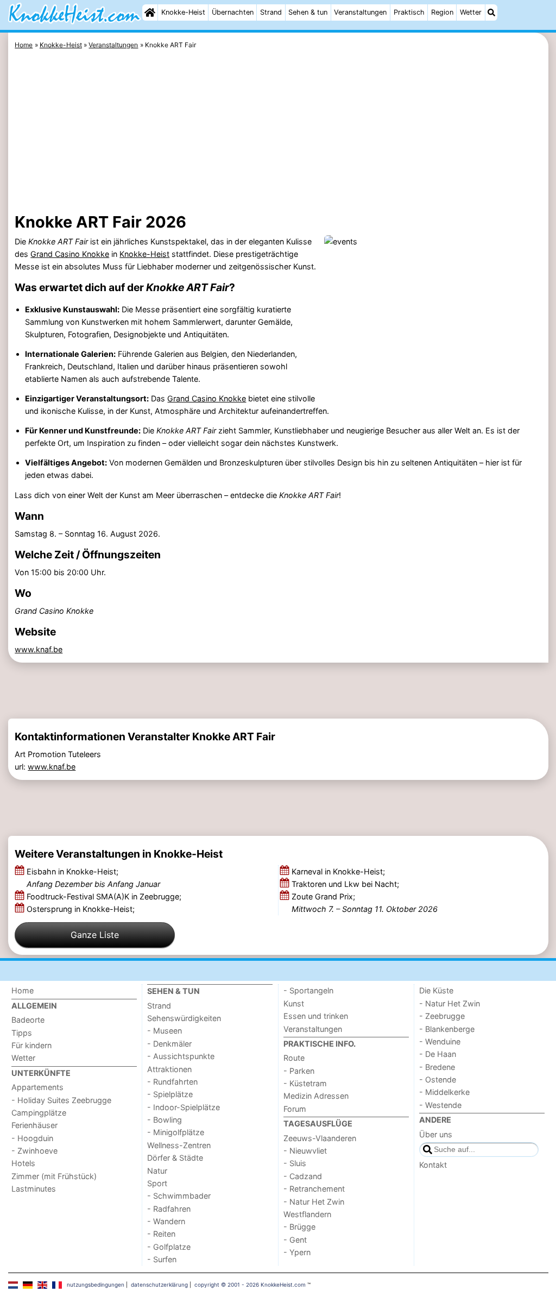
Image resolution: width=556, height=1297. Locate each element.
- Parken (298, 1070)
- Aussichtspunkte (180, 1056)
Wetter (471, 12)
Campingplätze (38, 1112)
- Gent (295, 1239)
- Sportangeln (308, 990)
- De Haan (437, 1054)
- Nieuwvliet (305, 1150)
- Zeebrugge (442, 1016)
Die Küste (436, 990)
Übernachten (233, 12)
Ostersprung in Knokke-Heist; (82, 909)
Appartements (37, 1087)
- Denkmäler (169, 1043)
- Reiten (161, 1233)
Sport (157, 1183)
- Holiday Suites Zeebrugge (61, 1100)
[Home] (149, 12)
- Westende (440, 1105)
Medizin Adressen (316, 1095)
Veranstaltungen (360, 12)
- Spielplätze (170, 1094)
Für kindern (31, 1045)
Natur (157, 1170)
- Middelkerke (444, 1092)
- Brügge (299, 1226)
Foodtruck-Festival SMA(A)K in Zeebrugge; (105, 896)
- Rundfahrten (172, 1081)
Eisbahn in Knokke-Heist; (93, 878)
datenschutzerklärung (159, 1284)
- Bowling (164, 1119)
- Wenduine (439, 1041)
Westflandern (307, 1214)
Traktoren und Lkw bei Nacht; (346, 884)
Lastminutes (33, 1188)
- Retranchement (314, 1188)
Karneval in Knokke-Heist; (339, 871)
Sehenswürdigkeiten (184, 1018)
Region (442, 12)
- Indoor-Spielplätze (183, 1107)
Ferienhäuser (34, 1125)
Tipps (21, 1032)
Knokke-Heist (183, 12)
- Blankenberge (447, 1029)
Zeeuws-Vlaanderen (319, 1138)
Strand (271, 12)
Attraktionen (169, 1069)
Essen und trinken (315, 1016)
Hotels (23, 1163)
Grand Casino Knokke (69, 254)
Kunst (293, 1003)
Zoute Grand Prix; (365, 903)
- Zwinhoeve (34, 1150)
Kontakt (433, 1164)
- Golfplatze (169, 1246)
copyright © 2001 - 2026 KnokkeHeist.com (250, 1284)
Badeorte (28, 1019)
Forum (294, 1108)
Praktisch (409, 12)
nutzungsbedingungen (95, 1284)
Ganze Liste (95, 934)
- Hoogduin (32, 1138)
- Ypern (297, 1252)
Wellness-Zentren (179, 1145)
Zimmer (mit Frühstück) (54, 1176)
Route (294, 1057)
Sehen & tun (307, 12)
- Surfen (161, 1259)
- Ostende (437, 1079)
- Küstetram (305, 1083)
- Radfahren (169, 1208)
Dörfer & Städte (175, 1157)
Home (22, 990)
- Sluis (294, 1163)
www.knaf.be (38, 649)
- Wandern (166, 1221)
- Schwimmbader (179, 1195)
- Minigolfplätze (175, 1132)
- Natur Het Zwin (313, 1201)
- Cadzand (302, 1176)
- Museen (164, 1030)
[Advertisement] (278, 133)
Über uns (435, 1134)
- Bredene (437, 1067)
